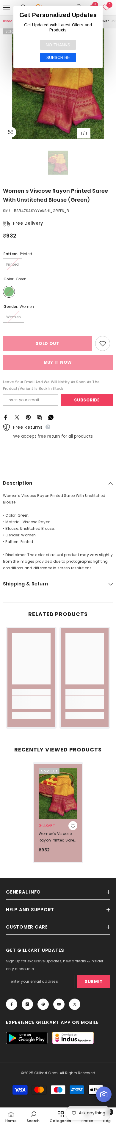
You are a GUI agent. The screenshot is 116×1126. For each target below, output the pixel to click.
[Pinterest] (28, 416)
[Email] (39, 416)
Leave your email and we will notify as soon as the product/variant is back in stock (51, 385)
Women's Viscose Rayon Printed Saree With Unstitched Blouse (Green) (57, 837)
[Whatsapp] (51, 416)
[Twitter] (17, 416)
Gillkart (47, 825)
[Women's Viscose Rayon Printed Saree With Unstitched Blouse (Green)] (58, 793)
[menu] (6, 7)
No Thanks (58, 44)
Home (7, 21)
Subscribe (87, 400)
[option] (58, 83)
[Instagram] (27, 1004)
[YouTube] (59, 1004)
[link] (31, 702)
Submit (94, 982)
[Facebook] (5, 416)
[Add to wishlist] (102, 343)
